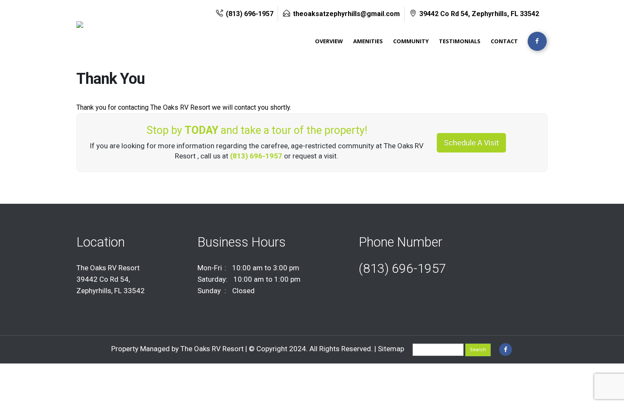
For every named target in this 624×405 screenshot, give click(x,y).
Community (411, 41)
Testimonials (460, 41)
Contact (504, 41)
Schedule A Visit (471, 142)
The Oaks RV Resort (212, 348)
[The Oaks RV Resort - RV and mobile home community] (106, 30)
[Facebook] (537, 41)
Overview (329, 41)
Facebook (505, 349)
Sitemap (391, 348)
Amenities (368, 41)
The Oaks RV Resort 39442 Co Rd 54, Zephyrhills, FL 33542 (110, 279)
